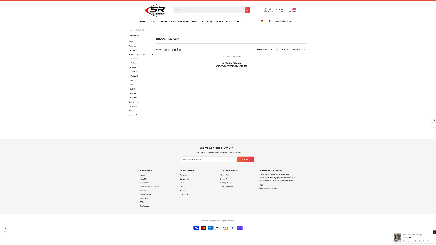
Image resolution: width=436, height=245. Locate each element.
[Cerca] (434, 229)
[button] (292, 21)
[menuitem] (141, 46)
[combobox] (209, 10)
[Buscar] (211, 10)
